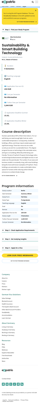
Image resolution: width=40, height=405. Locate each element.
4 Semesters (25, 216)
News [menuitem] (3, 361)
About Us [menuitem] (5, 278)
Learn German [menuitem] (6, 318)
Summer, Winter (26, 194)
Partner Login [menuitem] (6, 289)
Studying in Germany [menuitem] (8, 330)
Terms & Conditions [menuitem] (13, 400)
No (22, 206)
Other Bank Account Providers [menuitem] (11, 310)
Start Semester (7, 194)
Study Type (5, 200)
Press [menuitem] (3, 284)
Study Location (7, 191)
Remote (4, 210)
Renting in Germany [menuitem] (8, 335)
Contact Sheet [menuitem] (6, 379)
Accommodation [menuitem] (7, 315)
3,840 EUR (24, 219)
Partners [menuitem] (4, 287)
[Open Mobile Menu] (36, 2)
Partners (18, 6)
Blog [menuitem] (3, 344)
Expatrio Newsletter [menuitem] (8, 353)
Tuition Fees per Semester (10, 219)
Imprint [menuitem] (5, 400)
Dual (3, 206)
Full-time (24, 197)
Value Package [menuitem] (6, 298)
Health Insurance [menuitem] (7, 304)
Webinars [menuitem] (5, 350)
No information (26, 222)
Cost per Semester (8, 222)
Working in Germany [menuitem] (8, 333)
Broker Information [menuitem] (8, 401)
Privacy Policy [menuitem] (24, 400)
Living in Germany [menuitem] (7, 327)
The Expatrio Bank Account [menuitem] (10, 307)
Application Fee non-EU (9, 213)
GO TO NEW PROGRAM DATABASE (26, 21)
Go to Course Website (8, 175)
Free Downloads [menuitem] (7, 355)
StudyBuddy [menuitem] (5, 312)
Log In (24, 6)
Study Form (5, 197)
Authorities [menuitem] (5, 358)
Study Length (6, 216)
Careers (12, 6)
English (23, 203)
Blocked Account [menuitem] (7, 301)
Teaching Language (8, 203)
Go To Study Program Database (20, 261)
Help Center (5, 6)
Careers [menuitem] (4, 281)
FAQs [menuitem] (3, 347)
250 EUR (23, 213)
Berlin (23, 191)
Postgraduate (25, 200)
